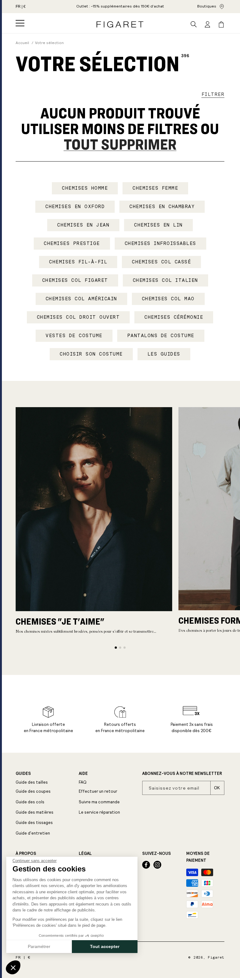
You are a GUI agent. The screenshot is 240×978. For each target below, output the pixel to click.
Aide (83, 773)
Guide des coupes (33, 791)
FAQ (83, 782)
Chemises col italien (165, 280)
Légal (85, 853)
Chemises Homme (85, 188)
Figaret (216, 958)
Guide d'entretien (33, 833)
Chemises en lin (158, 225)
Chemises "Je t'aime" (60, 621)
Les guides (164, 354)
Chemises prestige (72, 243)
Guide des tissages (34, 822)
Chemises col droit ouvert (78, 317)
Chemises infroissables (160, 243)
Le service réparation (99, 812)
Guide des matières (34, 812)
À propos (26, 853)
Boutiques (206, 6)
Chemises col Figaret (75, 280)
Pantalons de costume (160, 335)
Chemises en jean (83, 225)
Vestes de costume (74, 335)
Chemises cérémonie (173, 317)
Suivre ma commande (99, 802)
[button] (20, 23)
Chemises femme (155, 188)
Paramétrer (39, 946)
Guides (23, 773)
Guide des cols (30, 802)
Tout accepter (104, 946)
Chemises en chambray (162, 206)
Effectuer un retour (98, 791)
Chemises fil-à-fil (78, 262)
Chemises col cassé (161, 262)
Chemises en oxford (75, 206)
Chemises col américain (81, 299)
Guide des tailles (32, 782)
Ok (217, 788)
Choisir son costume (91, 354)
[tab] (116, 647)
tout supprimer (120, 144)
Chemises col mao (168, 299)
